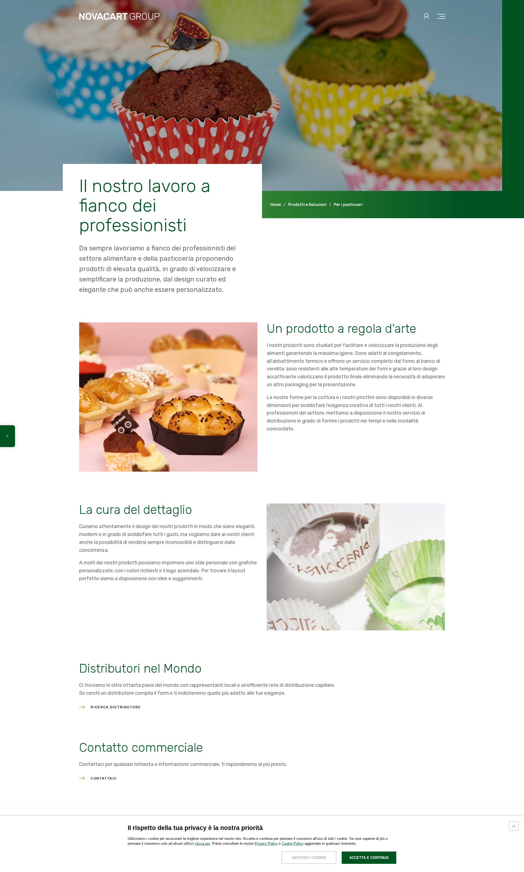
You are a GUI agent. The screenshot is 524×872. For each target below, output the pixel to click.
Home (275, 204)
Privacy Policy (266, 843)
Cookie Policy (292, 843)
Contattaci (104, 778)
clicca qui (202, 843)
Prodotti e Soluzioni (307, 204)
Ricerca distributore (116, 707)
